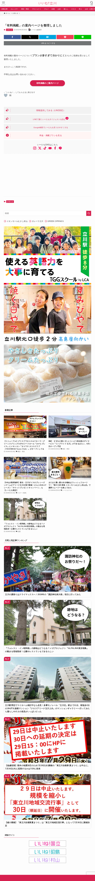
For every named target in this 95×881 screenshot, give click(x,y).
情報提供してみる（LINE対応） (50, 110)
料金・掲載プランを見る (51, 135)
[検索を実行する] (88, 213)
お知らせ (9, 29)
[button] (12, 37)
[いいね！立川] (47, 3)
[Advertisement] (47, 175)
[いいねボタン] (6, 95)
